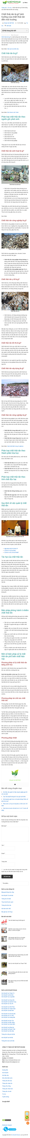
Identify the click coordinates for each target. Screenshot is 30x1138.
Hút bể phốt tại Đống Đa (7, 1027)
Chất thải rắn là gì (5, 37)
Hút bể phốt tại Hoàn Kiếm (8, 1024)
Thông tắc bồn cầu (6, 905)
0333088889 (12, 1129)
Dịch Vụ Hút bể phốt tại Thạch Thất (17, 963)
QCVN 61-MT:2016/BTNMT (11, 552)
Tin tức (4, 1094)
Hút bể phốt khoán (15, 1135)
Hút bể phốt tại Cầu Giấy (7, 1031)
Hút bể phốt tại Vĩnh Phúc (8, 1007)
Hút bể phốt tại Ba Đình (7, 995)
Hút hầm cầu (5, 1075)
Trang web (4, 861)
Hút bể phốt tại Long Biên (8, 996)
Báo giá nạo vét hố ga (6, 912)
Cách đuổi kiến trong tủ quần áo (15, 446)
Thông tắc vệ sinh (6, 1091)
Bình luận (9, 25)
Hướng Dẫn (5, 1070)
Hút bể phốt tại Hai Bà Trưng (8, 1002)
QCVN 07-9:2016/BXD (10, 550)
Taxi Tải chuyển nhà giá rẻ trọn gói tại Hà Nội (14, 796)
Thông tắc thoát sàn (7, 1088)
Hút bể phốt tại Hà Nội (7, 1037)
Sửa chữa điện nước (7, 1078)
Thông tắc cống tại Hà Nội (8, 1034)
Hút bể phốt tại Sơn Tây (7, 1020)
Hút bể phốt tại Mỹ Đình (7, 1010)
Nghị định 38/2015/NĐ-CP (11, 548)
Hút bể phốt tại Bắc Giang (8, 1022)
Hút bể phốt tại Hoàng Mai (8, 1017)
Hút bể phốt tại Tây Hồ (7, 1003)
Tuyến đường (5, 1096)
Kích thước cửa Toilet (13, 112)
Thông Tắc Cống (6, 1086)
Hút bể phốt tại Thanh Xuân (8, 1008)
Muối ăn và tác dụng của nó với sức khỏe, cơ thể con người (17, 929)
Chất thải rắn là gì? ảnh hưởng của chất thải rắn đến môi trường (18, 955)
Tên (2, 845)
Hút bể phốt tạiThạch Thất (8, 1029)
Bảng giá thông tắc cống (7, 892)
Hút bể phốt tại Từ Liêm (7, 1015)
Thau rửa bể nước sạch (7, 902)
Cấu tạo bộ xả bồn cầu (13, 49)
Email (3, 853)
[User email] (15, 784)
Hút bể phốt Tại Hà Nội (7, 895)
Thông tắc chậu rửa (7, 1083)
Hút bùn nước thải (6, 908)
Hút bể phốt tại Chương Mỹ (8, 1013)
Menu (25, 2)
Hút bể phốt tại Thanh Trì (7, 993)
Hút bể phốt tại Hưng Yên (7, 1000)
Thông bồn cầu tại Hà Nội (7, 1041)
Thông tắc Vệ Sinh (6, 898)
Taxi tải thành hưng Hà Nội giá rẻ (16, 920)
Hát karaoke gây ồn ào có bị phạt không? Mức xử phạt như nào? (16, 938)
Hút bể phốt (5, 1072)
